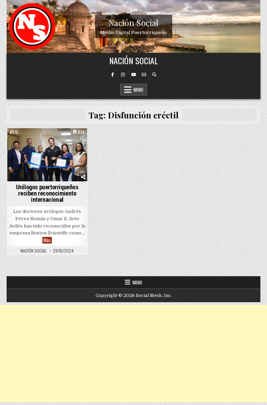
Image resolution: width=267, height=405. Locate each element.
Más (47, 240)
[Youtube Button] (133, 74)
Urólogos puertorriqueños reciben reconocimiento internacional (47, 193)
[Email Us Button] (143, 74)
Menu (138, 89)
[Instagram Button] (123, 74)
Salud (64, 140)
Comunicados (38, 140)
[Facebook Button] (112, 74)
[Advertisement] (133, 353)
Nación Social (133, 22)
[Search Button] (154, 74)
